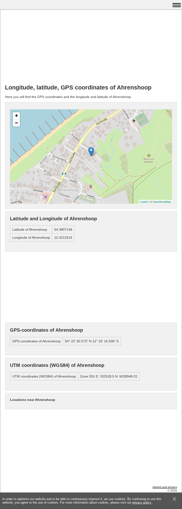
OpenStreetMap (162, 202)
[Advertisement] (91, 47)
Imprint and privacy (165, 487)
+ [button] (16, 116)
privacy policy (142, 502)
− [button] (16, 123)
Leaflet (144, 202)
